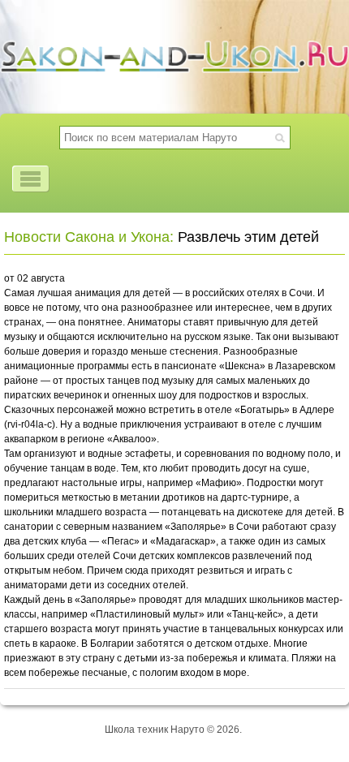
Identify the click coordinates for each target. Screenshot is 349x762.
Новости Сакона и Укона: (89, 237)
